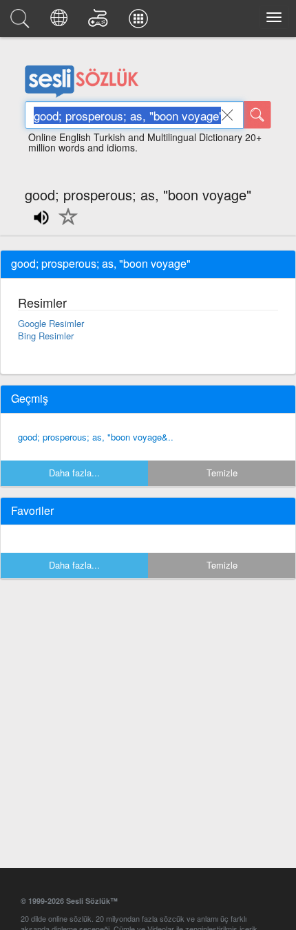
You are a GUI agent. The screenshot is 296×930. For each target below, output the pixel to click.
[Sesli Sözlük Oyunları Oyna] (100, 22)
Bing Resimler (46, 335)
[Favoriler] (64, 224)
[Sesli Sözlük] (22, 22)
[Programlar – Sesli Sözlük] (140, 22)
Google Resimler (51, 323)
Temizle (222, 472)
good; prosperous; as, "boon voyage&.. (95, 436)
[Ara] (257, 115)
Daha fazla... (74, 472)
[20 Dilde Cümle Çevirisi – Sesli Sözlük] (61, 22)
